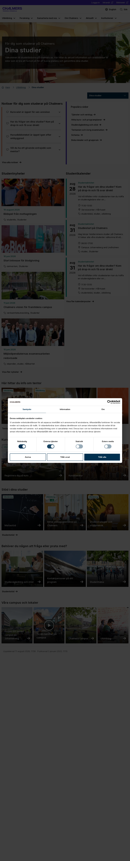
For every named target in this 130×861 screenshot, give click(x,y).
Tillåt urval (65, 457)
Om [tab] (103, 409)
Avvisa (28, 457)
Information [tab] (65, 409)
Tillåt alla (102, 457)
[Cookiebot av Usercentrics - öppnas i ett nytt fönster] (109, 402)
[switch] (50, 446)
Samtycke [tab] (27, 409)
